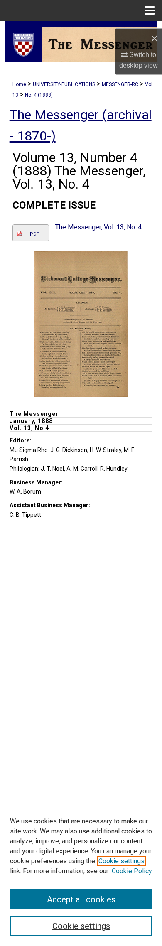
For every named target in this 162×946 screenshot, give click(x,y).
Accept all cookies (81, 899)
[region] (81, 876)
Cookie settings (121, 861)
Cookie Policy (132, 871)
